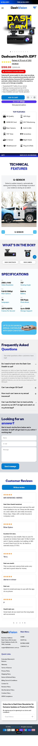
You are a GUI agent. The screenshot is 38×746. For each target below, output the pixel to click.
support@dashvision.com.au (9, 647)
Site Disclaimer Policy (7, 690)
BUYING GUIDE (24, 643)
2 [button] (16, 623)
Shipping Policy (6, 674)
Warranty (4, 664)
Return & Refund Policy (8, 677)
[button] (22, 623)
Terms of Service (6, 668)
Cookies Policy (5, 693)
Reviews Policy (6, 687)
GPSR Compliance (6, 696)
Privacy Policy (5, 671)
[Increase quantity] (34, 97)
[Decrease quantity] (28, 97)
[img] (8, 495)
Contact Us (4, 683)
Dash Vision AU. (16, 727)
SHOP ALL (23, 640)
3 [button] (19, 623)
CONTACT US (24, 646)
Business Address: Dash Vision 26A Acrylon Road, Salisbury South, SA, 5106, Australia (9, 641)
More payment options (19, 105)
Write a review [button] (19, 487)
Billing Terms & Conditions (9, 680)
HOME (22, 637)
